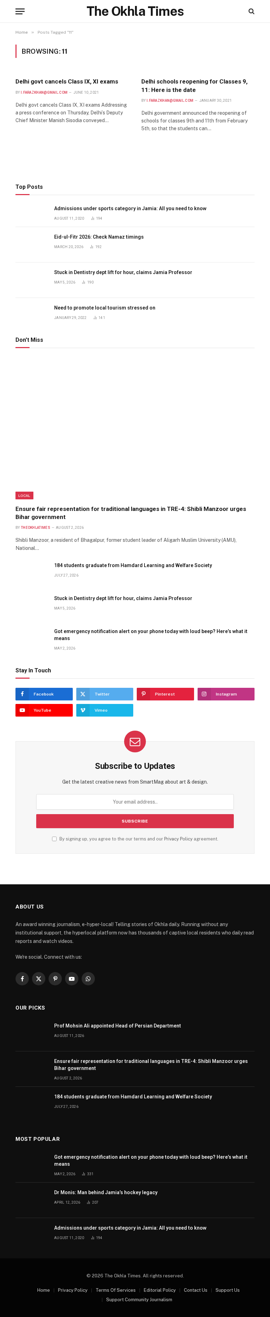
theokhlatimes (35, 528)
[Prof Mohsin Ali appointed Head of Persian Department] (31, 1034)
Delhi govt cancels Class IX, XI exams (66, 81)
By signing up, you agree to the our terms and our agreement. (138, 839)
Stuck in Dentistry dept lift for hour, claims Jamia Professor (123, 272)
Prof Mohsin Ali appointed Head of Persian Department (117, 1026)
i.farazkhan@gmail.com (44, 92)
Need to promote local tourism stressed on (104, 308)
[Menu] (20, 11)
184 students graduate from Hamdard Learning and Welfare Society (133, 565)
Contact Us (195, 1290)
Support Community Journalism (139, 1299)
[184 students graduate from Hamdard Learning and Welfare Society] (31, 573)
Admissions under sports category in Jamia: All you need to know (130, 208)
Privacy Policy (178, 839)
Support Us (228, 1290)
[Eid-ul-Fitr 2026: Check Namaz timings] (31, 245)
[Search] (251, 11)
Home (43, 1290)
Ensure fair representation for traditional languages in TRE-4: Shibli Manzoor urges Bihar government (130, 512)
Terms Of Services (116, 1290)
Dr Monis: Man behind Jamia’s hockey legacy (106, 1192)
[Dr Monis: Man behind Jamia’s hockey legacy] (31, 1200)
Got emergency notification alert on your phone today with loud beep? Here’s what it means (151, 634)
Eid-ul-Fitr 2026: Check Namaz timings (99, 237)
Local (24, 495)
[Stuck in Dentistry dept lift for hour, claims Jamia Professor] (31, 280)
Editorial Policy (160, 1290)
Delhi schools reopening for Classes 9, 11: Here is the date (194, 85)
